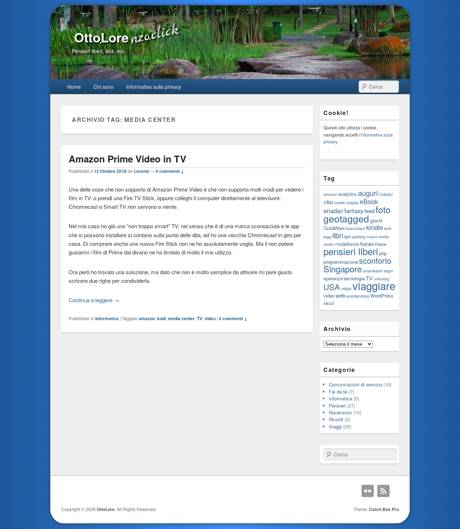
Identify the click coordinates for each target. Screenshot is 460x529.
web (340, 295)
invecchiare (355, 228)
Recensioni (340, 412)
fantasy (353, 210)
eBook (369, 201)
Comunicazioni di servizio (355, 384)
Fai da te (338, 391)
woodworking (357, 296)
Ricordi (336, 419)
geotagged (346, 218)
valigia (346, 288)
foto (383, 209)
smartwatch (373, 270)
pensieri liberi (350, 251)
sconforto (375, 260)
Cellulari (385, 194)
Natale (367, 243)
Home (74, 86)
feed (369, 211)
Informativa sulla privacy (153, 86)
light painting (354, 236)
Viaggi (335, 426)
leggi (327, 236)
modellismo (347, 243)
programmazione (340, 261)
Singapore (342, 268)
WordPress (382, 295)
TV (199, 318)
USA (331, 286)
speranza (332, 278)
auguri (368, 193)
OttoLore (101, 37)
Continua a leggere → (94, 300)
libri (337, 235)
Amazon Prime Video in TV (127, 158)
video (210, 318)
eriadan (333, 210)
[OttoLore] (230, 76)
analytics (347, 193)
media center (181, 318)
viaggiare (374, 285)
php (383, 253)
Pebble (381, 244)
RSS (383, 491)
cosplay (352, 202)
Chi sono (103, 86)
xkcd (328, 303)
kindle (374, 227)
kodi (161, 318)
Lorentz (141, 171)
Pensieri (337, 405)
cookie (339, 202)
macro (372, 236)
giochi (376, 220)
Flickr (368, 491)
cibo (328, 202)
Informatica (107, 318)
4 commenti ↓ (170, 171)
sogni (388, 270)
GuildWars (334, 228)
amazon (147, 318)
